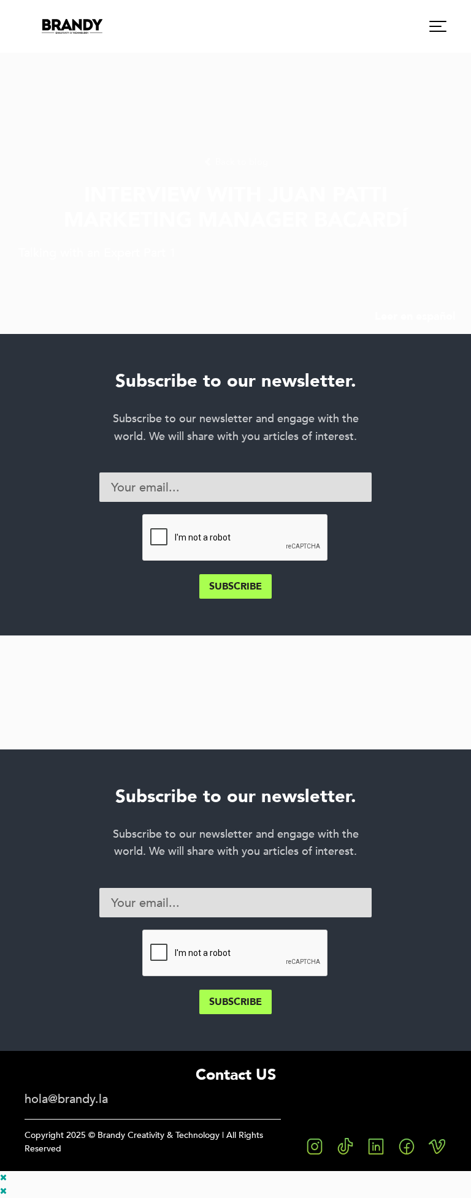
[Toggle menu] (437, 26)
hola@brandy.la (66, 1099)
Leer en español (415, 316)
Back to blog (240, 162)
